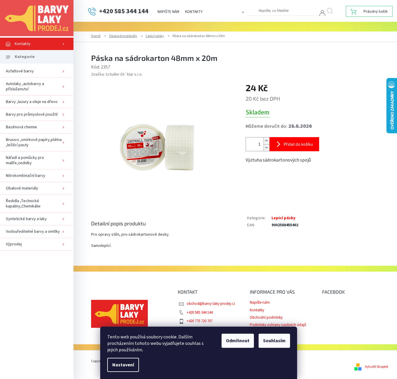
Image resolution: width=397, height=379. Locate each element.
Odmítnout (237, 341)
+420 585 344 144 (199, 312)
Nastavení (123, 365)
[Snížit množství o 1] (266, 147)
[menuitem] (36, 44)
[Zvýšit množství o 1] (266, 140)
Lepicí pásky (283, 218)
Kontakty (194, 11)
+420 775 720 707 (199, 321)
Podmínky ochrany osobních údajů (278, 325)
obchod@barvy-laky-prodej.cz (211, 303)
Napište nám (168, 11)
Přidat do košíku (298, 144)
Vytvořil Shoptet (376, 366)
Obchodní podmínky (266, 317)
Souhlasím (274, 341)
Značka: (117, 74)
